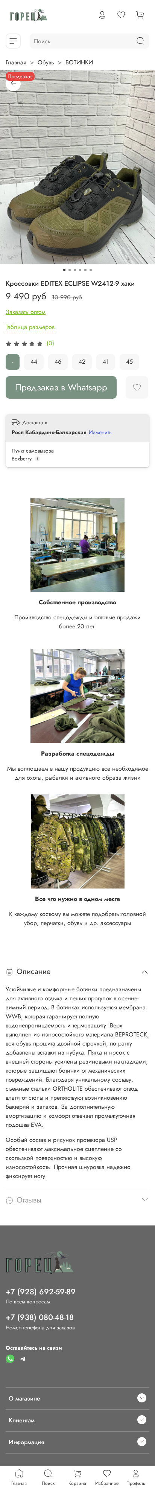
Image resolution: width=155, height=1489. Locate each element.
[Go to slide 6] (91, 270)
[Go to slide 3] (75, 270)
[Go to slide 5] (85, 270)
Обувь (46, 62)
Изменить (100, 432)
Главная (16, 62)
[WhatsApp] (10, 1358)
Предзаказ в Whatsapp (61, 387)
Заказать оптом (26, 312)
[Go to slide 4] (80, 270)
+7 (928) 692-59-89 (41, 1291)
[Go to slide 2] (69, 270)
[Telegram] (23, 1358)
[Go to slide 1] (64, 270)
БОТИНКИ (79, 62)
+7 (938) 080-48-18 (40, 1317)
